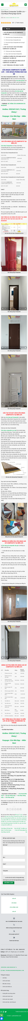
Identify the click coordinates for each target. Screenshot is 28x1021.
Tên (4, 857)
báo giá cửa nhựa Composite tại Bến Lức (14, 816)
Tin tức (6, 9)
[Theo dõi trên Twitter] (5, 1012)
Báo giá (2, 9)
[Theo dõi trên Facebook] (1, 1012)
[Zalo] (1, 1018)
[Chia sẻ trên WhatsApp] (7, 809)
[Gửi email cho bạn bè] (15, 809)
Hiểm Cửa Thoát (15, 17)
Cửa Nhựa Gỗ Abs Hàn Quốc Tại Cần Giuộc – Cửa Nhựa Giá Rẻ (7, 830)
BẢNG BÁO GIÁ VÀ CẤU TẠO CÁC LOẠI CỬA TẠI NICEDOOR (14, 218)
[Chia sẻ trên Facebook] (10, 809)
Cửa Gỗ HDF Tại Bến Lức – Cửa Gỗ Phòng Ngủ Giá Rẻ (20, 830)
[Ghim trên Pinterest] (18, 809)
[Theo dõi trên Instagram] (3, 1012)
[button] (2, 5)
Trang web (5, 870)
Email (4, 864)
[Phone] (1, 1015)
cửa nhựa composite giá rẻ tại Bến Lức (16, 821)
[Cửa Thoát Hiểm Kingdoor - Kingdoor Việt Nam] (14, 4)
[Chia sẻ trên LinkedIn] (20, 809)
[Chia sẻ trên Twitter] (12, 809)
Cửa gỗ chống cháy (10, 795)
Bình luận (5, 845)
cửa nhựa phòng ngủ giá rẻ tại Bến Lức (10, 823)
